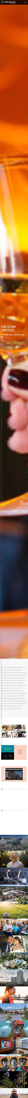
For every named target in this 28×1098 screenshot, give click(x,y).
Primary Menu (25, 2)
